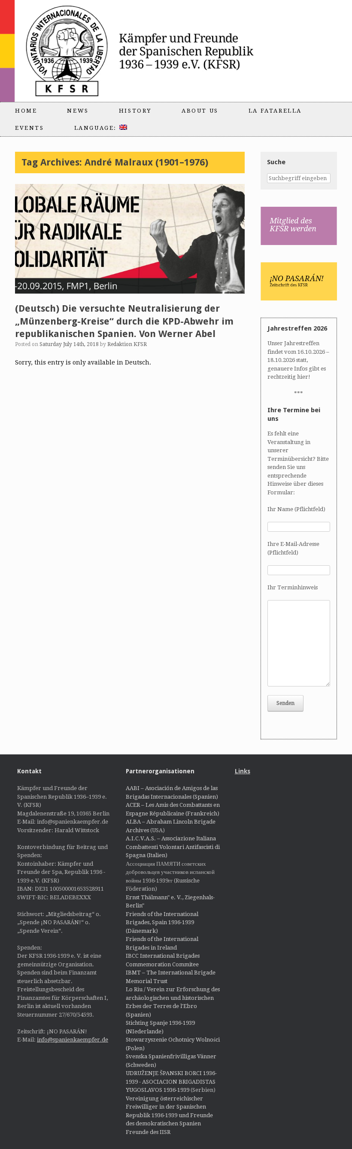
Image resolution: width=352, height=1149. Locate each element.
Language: (96, 128)
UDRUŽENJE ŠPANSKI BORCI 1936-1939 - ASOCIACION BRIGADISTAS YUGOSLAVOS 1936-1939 (171, 1081)
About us (200, 110)
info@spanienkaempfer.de (72, 1039)
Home (26, 110)
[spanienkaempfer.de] (153, 51)
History (135, 110)
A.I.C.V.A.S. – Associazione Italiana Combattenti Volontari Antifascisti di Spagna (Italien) (173, 846)
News (77, 110)
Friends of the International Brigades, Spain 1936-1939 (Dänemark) (162, 922)
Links (242, 771)
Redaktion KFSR (127, 344)
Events (29, 128)
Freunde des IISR (148, 1132)
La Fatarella (275, 110)
